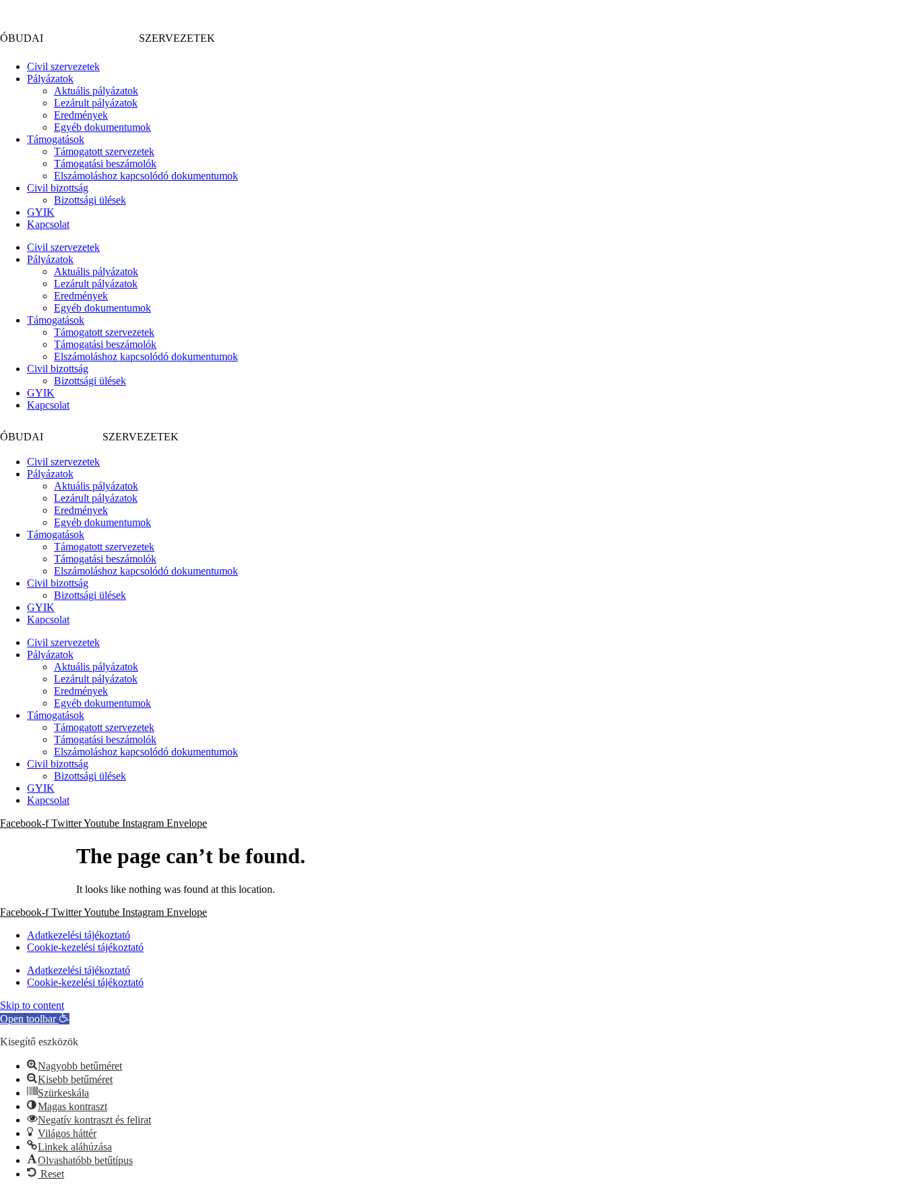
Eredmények (81, 115)
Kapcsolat (48, 224)
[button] (34, 1018)
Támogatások (55, 139)
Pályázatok (50, 78)
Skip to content (32, 1005)
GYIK (41, 212)
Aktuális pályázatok (96, 90)
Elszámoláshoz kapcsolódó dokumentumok (146, 175)
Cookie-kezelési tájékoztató (85, 947)
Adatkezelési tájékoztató (78, 935)
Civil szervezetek (63, 66)
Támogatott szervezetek (104, 151)
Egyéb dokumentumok (102, 127)
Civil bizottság (57, 188)
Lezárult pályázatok (96, 103)
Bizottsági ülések (90, 200)
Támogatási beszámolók (105, 163)
